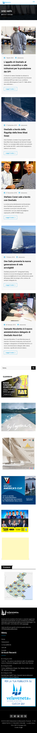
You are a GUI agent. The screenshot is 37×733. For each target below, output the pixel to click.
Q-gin (21, 727)
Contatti (3, 650)
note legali (25, 624)
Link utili (3, 647)
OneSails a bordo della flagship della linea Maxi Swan (15, 132)
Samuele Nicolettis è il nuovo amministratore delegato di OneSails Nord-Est (18, 332)
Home (4, 14)
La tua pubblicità (6, 645)
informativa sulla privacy (10, 629)
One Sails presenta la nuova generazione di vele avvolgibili (17, 264)
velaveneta (20, 58)
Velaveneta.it (5, 642)
